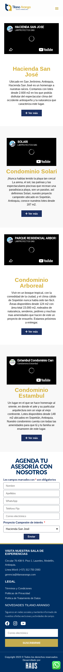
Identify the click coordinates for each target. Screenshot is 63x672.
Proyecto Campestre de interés (23, 522)
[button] (56, 8)
